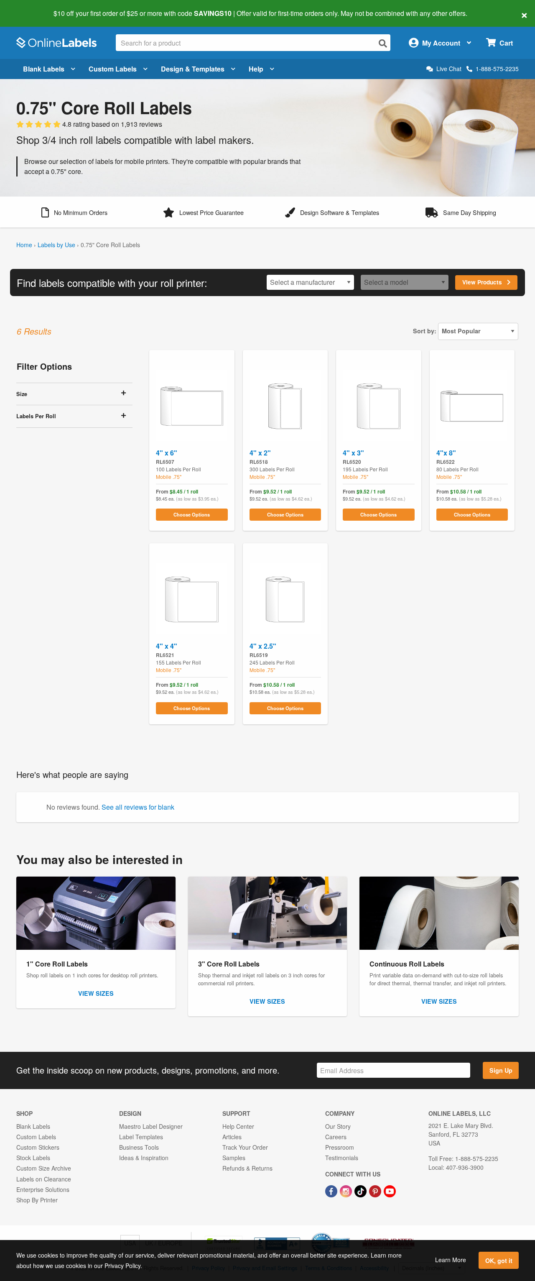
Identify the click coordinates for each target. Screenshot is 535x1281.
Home (24, 244)
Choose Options (191, 514)
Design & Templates (192, 69)
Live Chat (448, 69)
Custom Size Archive (43, 1168)
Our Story (338, 1126)
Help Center (238, 1126)
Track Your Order (245, 1147)
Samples (233, 1157)
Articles (232, 1137)
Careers (335, 1137)
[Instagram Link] (347, 1190)
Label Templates (141, 1137)
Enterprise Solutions (42, 1189)
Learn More (450, 1259)
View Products (483, 282)
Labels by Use (56, 244)
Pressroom (339, 1147)
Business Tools (139, 1147)
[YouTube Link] (390, 1190)
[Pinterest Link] (376, 1190)
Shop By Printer (37, 1200)
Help (256, 69)
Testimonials (341, 1157)
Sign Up (500, 1070)
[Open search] (382, 43)
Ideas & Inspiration (143, 1157)
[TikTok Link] (361, 1190)
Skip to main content (30, 7)
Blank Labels (43, 69)
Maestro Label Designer (151, 1126)
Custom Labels (113, 69)
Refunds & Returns (247, 1168)
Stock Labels (33, 1157)
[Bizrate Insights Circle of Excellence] (347, 1233)
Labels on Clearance (43, 1179)
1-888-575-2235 (497, 68)
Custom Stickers (37, 1147)
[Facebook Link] (332, 1190)
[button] (74, 212)
